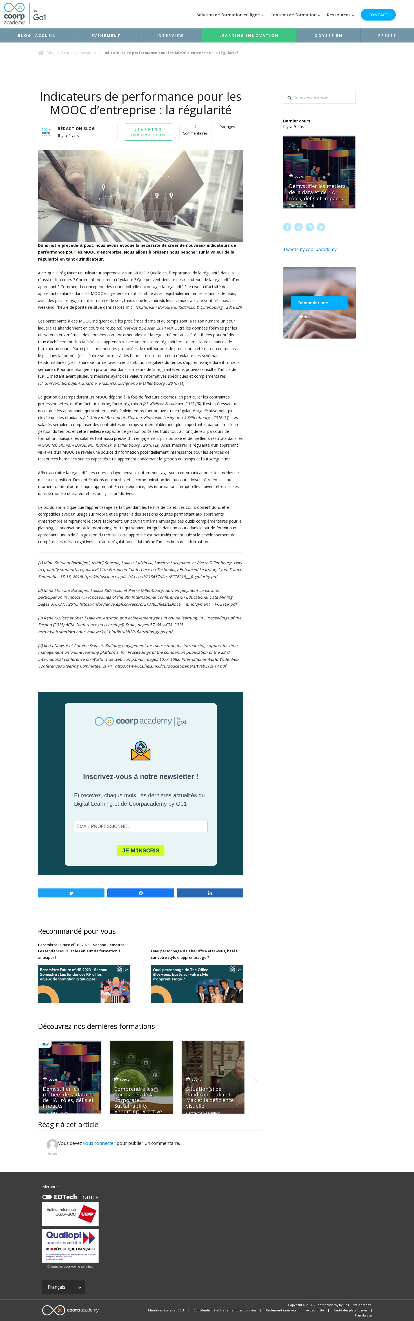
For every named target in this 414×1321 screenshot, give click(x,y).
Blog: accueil (37, 35)
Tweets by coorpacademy (310, 249)
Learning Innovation (249, 35)
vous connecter (99, 1143)
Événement (106, 35)
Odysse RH (329, 35)
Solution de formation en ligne (228, 14)
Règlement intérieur (281, 1310)
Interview (170, 35)
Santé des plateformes (350, 1310)
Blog (50, 52)
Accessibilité (315, 1310)
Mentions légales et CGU (166, 1310)
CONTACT (378, 14)
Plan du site (363, 1315)
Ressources (339, 14)
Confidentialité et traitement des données (224, 1310)
